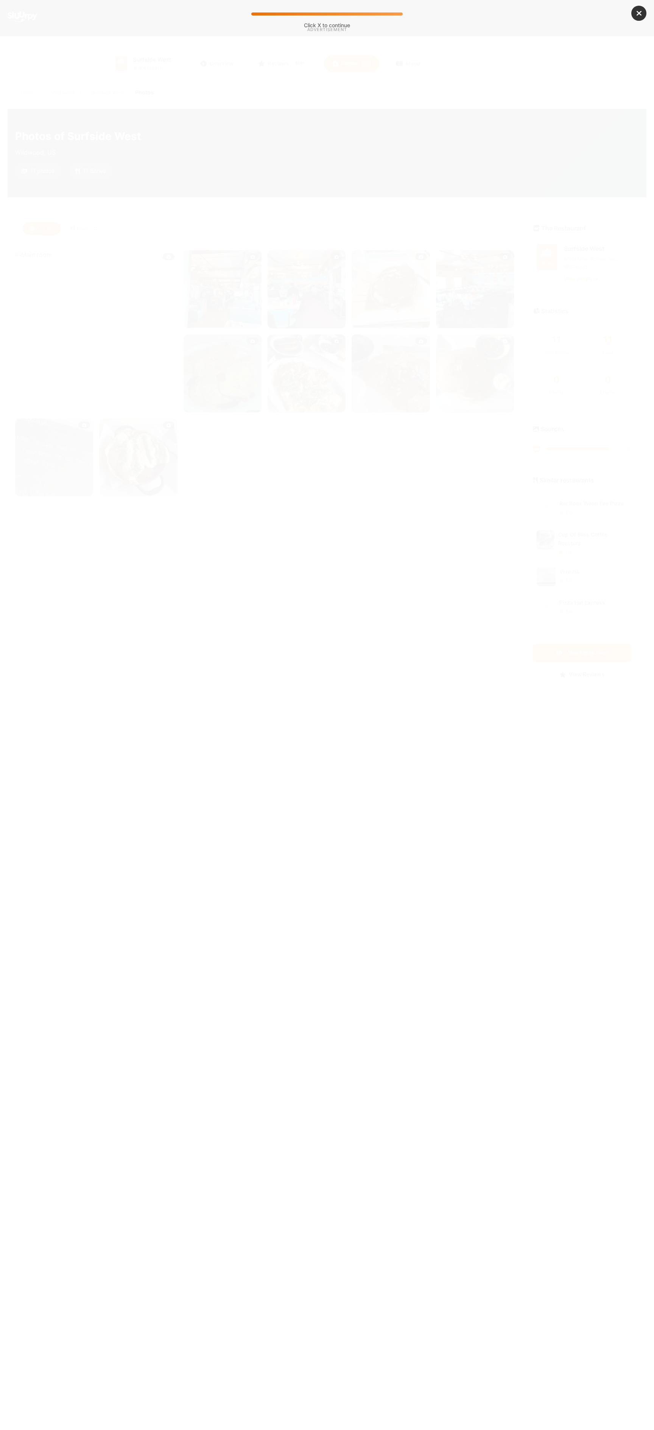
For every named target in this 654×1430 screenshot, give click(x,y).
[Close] (638, 13)
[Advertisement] (327, 98)
